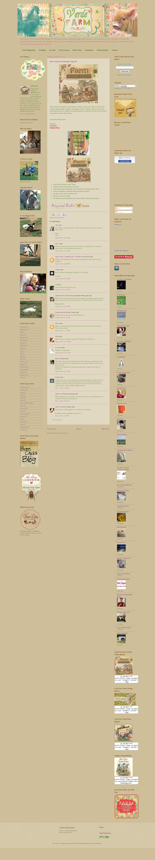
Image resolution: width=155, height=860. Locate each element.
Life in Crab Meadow (123, 490)
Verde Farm (117, 224)
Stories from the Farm (123, 574)
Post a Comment (57, 420)
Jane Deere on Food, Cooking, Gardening (123, 469)
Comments (120, 212)
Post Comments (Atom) (61, 433)
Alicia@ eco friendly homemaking (65, 394)
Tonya (57, 336)
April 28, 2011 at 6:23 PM (62, 306)
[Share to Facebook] (63, 215)
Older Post (106, 429)
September (23, 329)
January (22, 335)
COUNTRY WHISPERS (124, 341)
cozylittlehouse (121, 357)
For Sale (52, 50)
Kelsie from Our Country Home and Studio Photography (72, 296)
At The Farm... (121, 295)
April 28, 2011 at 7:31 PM (62, 317)
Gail (56, 285)
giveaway (22, 408)
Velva (56, 225)
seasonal (22, 421)
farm (21, 400)
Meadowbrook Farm (123, 506)
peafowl (22, 416)
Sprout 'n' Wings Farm (123, 558)
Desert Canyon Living (123, 372)
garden (22, 405)
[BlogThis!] (59, 215)
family (22, 397)
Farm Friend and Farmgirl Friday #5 (63, 61)
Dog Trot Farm (121, 388)
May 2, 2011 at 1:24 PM (62, 416)
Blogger (99, 843)
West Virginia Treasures (124, 628)
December (23, 327)
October (22, 343)
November (23, 340)
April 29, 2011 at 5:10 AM (62, 371)
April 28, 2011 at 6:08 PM (62, 264)
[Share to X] (61, 215)
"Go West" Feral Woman (124, 279)
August (22, 348)
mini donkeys (24, 413)
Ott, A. (57, 244)
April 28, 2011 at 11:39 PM (63, 341)
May (21, 353)
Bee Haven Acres (122, 310)
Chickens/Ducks (102, 50)
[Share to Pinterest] (66, 215)
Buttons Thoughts (60, 359)
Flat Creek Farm (122, 435)
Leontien (57, 270)
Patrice (57, 323)
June (21, 351)
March (22, 359)
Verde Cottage (64, 50)
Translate (128, 88)
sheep (21, 424)
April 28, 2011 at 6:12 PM (62, 278)
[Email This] (57, 215)
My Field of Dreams (123, 512)
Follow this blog (124, 161)
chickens (22, 390)
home (21, 411)
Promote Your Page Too (121, 250)
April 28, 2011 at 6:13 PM (62, 290)
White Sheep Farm (122, 633)
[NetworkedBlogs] (124, 157)
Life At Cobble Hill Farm (124, 485)
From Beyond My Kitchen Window (65, 312)
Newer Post (51, 429)
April (21, 332)
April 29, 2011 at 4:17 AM (62, 353)
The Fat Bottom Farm (123, 579)
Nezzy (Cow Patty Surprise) (63, 407)
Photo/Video (77, 50)
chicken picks (24, 387)
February (22, 361)
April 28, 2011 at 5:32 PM (62, 238)
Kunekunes (89, 50)
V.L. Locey (58, 347)
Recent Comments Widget (27, 122)
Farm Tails (120, 419)
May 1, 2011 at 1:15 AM (62, 388)
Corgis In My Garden (123, 326)
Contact (115, 50)
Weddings (42, 50)
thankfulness (23, 427)
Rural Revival (121, 543)
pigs (21, 419)
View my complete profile (27, 114)
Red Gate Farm (121, 527)
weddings (22, 429)
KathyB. (57, 377)
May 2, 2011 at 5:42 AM (62, 401)
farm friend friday (59, 217)
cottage (22, 392)
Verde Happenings (28, 50)
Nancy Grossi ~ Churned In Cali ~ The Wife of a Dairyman (72, 257)
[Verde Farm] (121, 249)
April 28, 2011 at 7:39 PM (62, 330)
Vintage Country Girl (123, 612)
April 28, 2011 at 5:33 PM (62, 251)
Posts (118, 208)
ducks (21, 395)
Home (79, 429)
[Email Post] (52, 214)
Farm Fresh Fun (121, 404)
